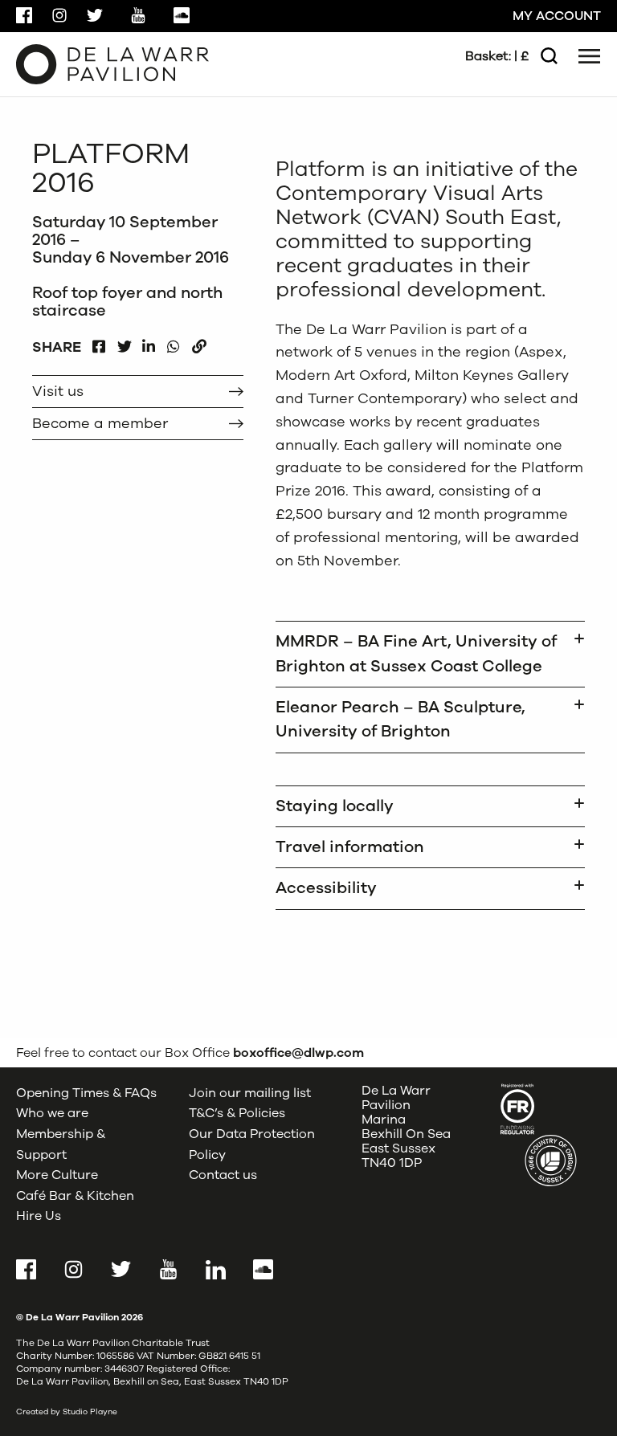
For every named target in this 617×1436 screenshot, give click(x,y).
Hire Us (38, 1216)
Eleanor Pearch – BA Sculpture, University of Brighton (400, 719)
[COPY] (199, 342)
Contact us (223, 1175)
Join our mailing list (250, 1093)
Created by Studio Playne (66, 1412)
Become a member (100, 423)
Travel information (350, 847)
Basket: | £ (497, 56)
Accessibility (326, 888)
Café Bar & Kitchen (75, 1196)
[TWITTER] (124, 342)
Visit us (58, 391)
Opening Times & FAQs (86, 1093)
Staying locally (335, 806)
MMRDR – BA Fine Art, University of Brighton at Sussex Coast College (416, 653)
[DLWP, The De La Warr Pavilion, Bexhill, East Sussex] (112, 63)
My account (557, 16)
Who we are (52, 1113)
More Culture (57, 1175)
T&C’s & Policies (237, 1113)
